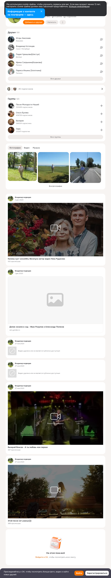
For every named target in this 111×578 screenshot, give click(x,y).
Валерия (20, 120)
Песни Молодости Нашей (27, 104)
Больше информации (79, 6)
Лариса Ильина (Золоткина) (28, 70)
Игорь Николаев (23, 38)
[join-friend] (101, 39)
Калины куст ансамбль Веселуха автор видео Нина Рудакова (36, 259)
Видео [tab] (27, 148)
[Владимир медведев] (10, 198)
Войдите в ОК (41, 557)
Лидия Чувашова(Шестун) (28, 54)
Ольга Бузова (22, 112)
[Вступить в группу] (101, 105)
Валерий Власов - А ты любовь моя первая (28, 447)
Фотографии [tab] (15, 148)
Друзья (12, 32)
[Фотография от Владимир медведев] (22, 166)
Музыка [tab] (36, 148)
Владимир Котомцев (25, 46)
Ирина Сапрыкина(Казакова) (29, 62)
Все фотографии (55, 186)
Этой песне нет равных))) (19, 521)
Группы (12, 98)
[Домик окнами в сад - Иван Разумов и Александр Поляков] (55, 304)
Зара (18, 129)
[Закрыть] (41, 11)
